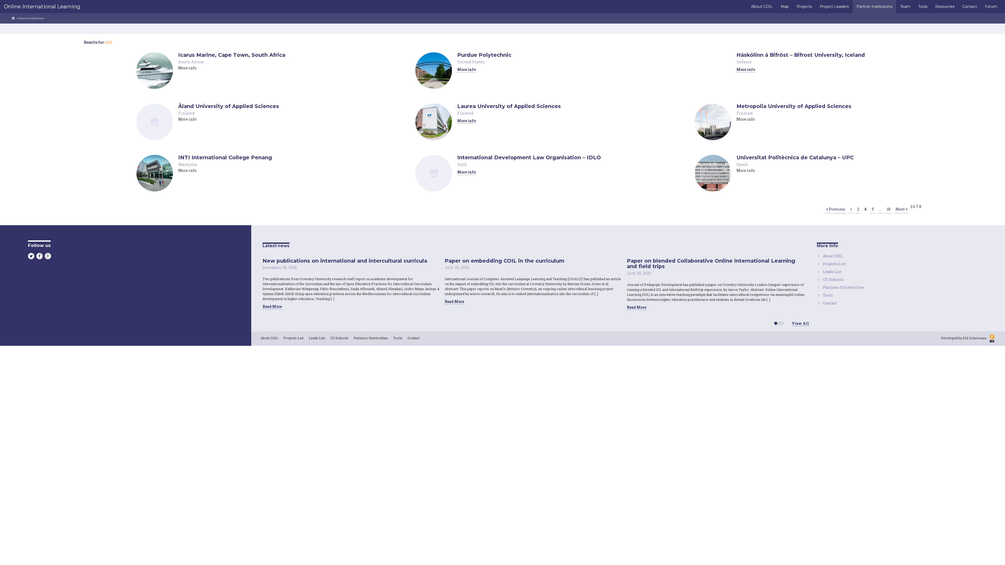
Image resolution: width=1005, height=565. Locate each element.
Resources (944, 6)
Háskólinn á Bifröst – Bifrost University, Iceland (800, 55)
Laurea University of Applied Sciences (509, 106)
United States (471, 61)
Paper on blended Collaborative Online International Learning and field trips (711, 264)
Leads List (832, 271)
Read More (272, 306)
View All (800, 323)
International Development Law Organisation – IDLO (529, 157)
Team (905, 6)
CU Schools (833, 279)
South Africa (191, 61)
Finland (186, 113)
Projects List (834, 263)
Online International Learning (42, 6)
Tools (922, 6)
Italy (462, 164)
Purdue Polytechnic (484, 55)
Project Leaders (834, 6)
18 (888, 209)
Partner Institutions (874, 6)
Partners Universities (843, 287)
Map (785, 6)
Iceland (743, 61)
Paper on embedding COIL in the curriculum (504, 261)
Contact (969, 6)
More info (466, 69)
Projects (804, 6)
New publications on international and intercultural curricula (345, 261)
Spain (742, 164)
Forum (991, 6)
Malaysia (187, 164)
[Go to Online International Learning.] (13, 18)
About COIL (762, 6)
